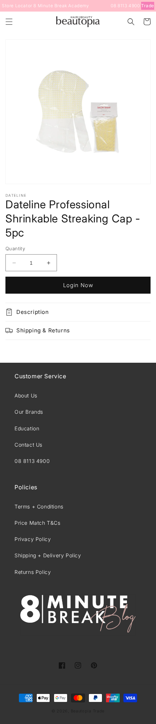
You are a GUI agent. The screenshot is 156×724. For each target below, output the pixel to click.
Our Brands (29, 412)
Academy (78, 5)
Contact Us (28, 445)
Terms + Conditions (39, 506)
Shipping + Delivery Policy (48, 555)
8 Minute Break (50, 5)
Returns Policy (33, 572)
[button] (9, 22)
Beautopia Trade (88, 711)
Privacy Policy (33, 539)
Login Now (78, 285)
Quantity (15, 248)
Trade (147, 5)
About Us (26, 395)
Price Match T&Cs (38, 523)
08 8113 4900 (125, 5)
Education (27, 428)
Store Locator (17, 5)
